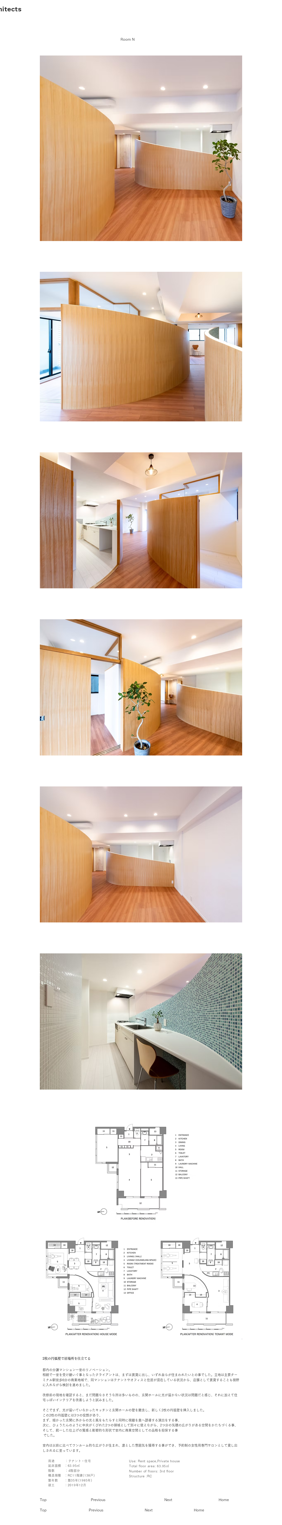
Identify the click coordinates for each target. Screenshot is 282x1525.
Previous (98, 1499)
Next (168, 1499)
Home (224, 1499)
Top (43, 1499)
